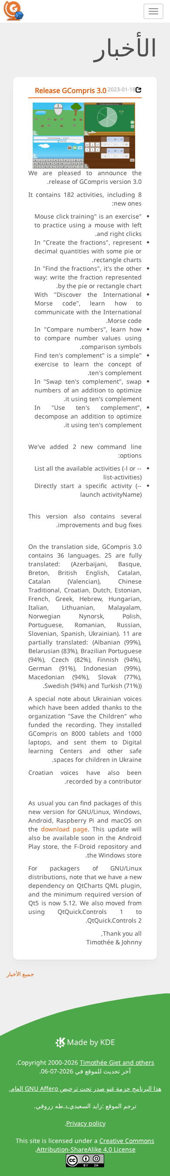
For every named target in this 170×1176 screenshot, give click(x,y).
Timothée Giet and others (117, 1062)
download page (64, 829)
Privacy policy (85, 1123)
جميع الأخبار (20, 974)
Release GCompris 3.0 (70, 90)
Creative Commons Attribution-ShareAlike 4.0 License (96, 1144)
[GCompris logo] (18, 10)
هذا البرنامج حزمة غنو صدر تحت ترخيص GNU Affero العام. (85, 1088)
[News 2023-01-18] (139, 90)
